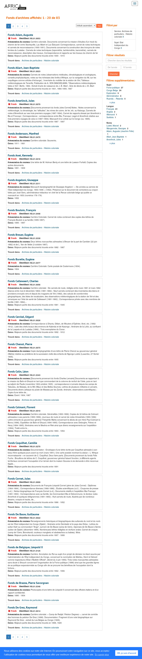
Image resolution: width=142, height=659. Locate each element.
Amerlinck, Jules (113, 139)
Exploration (111, 93)
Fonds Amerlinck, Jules (21, 100)
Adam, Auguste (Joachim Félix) (120, 131)
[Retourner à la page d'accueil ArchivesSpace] (15, 3)
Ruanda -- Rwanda (115, 98)
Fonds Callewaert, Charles (23, 281)
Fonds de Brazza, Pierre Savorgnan (28, 583)
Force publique (113, 87)
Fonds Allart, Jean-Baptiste (23, 68)
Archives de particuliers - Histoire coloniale (40, 60)
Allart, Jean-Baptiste (115, 136)
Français (110, 108)
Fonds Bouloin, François (22, 210)
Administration (113, 95)
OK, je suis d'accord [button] (126, 653)
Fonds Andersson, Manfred (23, 133)
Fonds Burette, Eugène (21, 259)
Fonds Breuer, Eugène (20, 235)
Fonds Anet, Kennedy (20, 155)
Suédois (110, 117)
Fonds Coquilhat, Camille (22, 443)
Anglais (109, 111)
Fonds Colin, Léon (18, 371)
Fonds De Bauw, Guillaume (23, 514)
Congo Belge (112, 90)
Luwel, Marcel (112, 125)
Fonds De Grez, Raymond (22, 607)
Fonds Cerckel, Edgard (21, 317)
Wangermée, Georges (116, 128)
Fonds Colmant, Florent (21, 407)
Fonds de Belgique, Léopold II (25, 547)
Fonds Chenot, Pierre (20, 344)
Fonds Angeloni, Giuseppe (23, 180)
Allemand (110, 114)
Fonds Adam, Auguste (20, 35)
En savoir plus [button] (102, 654)
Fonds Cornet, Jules (19, 478)
